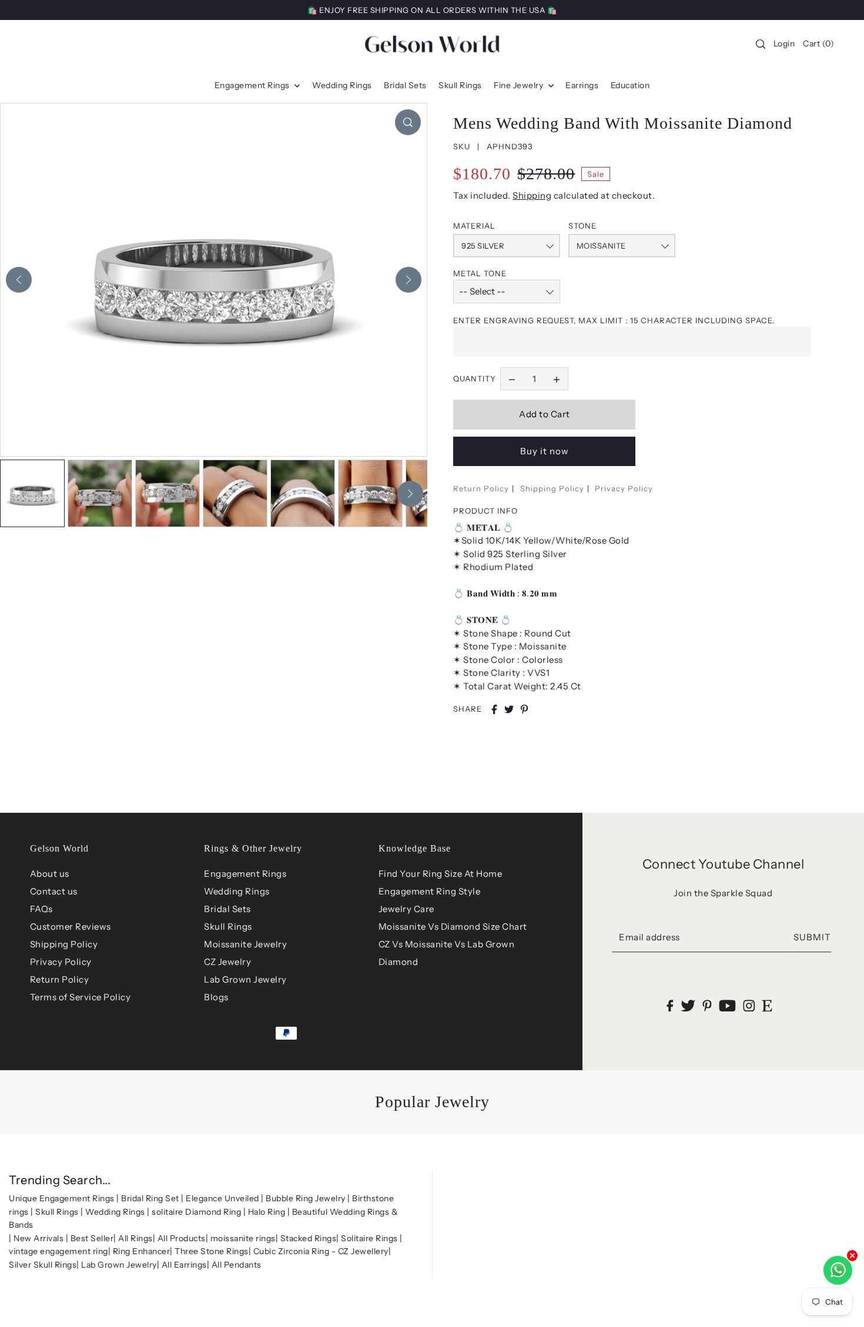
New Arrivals (38, 1238)
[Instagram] (749, 1006)
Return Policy (481, 488)
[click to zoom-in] (408, 122)
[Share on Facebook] (494, 709)
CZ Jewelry (227, 961)
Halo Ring (267, 1212)
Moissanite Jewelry (245, 944)
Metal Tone (480, 273)
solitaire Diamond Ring (196, 1212)
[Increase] (556, 379)
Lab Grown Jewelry (245, 979)
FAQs (41, 908)
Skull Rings (228, 926)
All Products (182, 1238)
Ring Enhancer (141, 1251)
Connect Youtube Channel (723, 864)
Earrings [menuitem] (581, 85)
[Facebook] (670, 1006)
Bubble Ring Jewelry (306, 1198)
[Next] (408, 280)
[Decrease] (512, 379)
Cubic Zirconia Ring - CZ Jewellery (321, 1251)
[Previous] (19, 280)
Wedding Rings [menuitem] (342, 85)
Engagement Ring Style (430, 891)
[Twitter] (688, 1006)
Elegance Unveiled (222, 1198)
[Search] (760, 44)
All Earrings (184, 1264)
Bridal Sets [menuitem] (405, 85)
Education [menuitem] (630, 85)
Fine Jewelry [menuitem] (519, 85)
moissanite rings (243, 1238)
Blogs (216, 997)
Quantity (474, 378)
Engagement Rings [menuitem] (253, 85)
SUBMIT (812, 937)
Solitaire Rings (369, 1238)
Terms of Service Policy (80, 997)
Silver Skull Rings (42, 1264)
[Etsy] (767, 1006)
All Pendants (237, 1264)
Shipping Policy (552, 488)
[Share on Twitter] (509, 709)
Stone (582, 225)
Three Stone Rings (212, 1251)
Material (474, 225)
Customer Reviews (70, 926)
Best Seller (92, 1238)
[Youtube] (727, 1006)
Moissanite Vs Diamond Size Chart (453, 926)
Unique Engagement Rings (62, 1198)
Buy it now (544, 451)
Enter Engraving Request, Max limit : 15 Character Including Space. (614, 320)
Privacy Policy (624, 488)
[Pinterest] (707, 1006)
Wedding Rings (237, 891)
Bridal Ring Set (150, 1198)
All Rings (135, 1238)
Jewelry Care (406, 908)
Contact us (54, 891)
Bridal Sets (227, 908)
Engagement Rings (245, 873)
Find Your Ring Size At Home (441, 873)
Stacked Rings (308, 1238)
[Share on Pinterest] (524, 709)
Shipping (532, 195)
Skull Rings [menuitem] (460, 85)
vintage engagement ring (58, 1251)
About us (49, 873)
